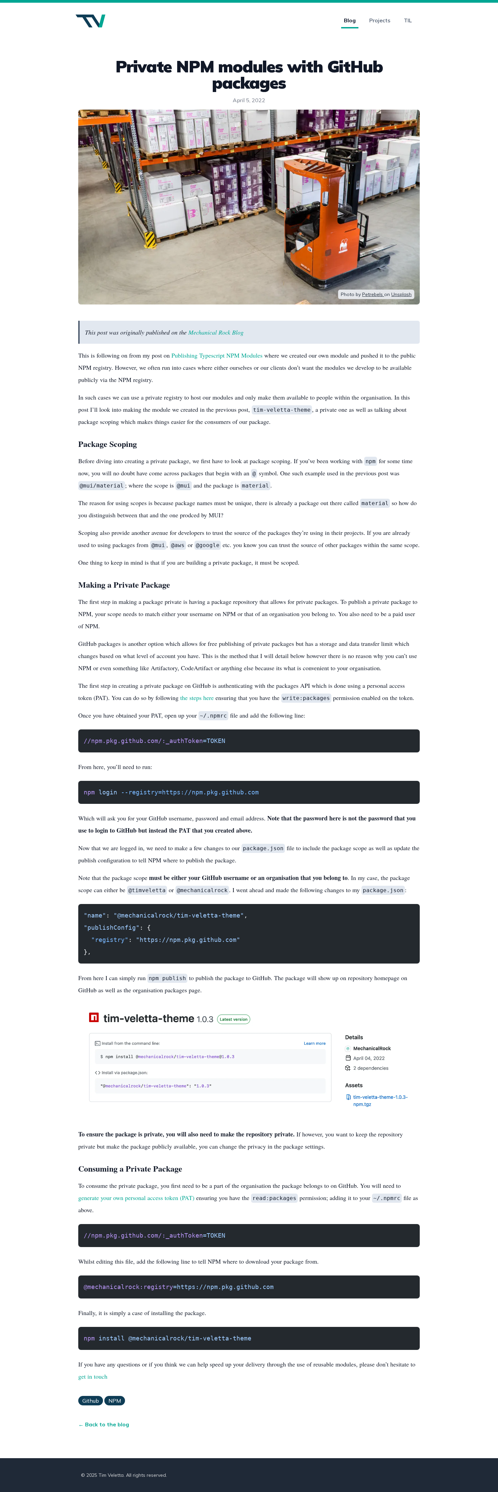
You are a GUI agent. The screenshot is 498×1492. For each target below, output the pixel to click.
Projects (379, 20)
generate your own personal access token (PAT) (136, 1198)
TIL (408, 20)
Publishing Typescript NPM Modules (217, 355)
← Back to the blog (103, 1424)
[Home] (90, 21)
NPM (114, 1400)
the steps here (197, 698)
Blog (350, 20)
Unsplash (401, 294)
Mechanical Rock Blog (216, 332)
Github (90, 1400)
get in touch (92, 1376)
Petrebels (373, 294)
